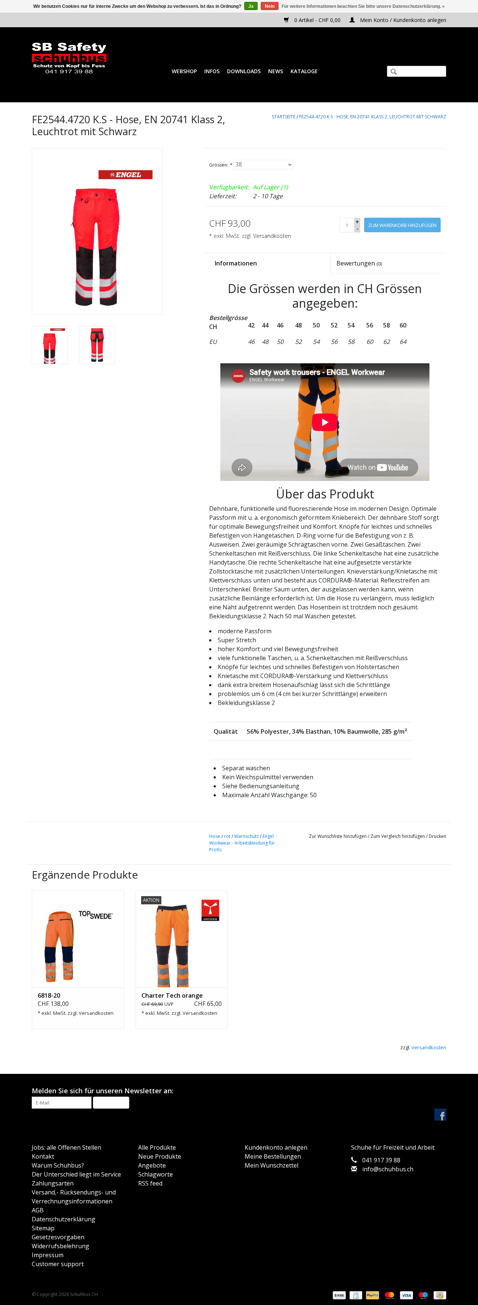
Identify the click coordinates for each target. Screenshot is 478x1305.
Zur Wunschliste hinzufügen (338, 836)
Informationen (236, 263)
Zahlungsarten (53, 1183)
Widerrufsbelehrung (60, 1246)
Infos (212, 71)
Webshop (184, 71)
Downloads (244, 71)
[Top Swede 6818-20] (78, 939)
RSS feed (150, 1183)
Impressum (47, 1255)
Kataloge (304, 71)
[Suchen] (390, 72)
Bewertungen (359, 263)
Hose (214, 836)
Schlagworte (155, 1174)
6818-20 (49, 995)
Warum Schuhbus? (58, 1165)
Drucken (437, 836)
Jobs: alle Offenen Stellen (66, 1147)
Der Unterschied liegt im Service (76, 1174)
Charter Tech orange (172, 995)
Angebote (152, 1165)
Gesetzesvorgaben (58, 1237)
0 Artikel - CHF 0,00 (317, 20)
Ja (251, 6)
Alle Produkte (157, 1147)
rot (227, 836)
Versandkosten (272, 235)
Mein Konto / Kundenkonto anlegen (402, 20)
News (275, 71)
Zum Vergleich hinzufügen (398, 836)
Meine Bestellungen (273, 1156)
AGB (38, 1210)
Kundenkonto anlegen (276, 1147)
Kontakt (43, 1156)
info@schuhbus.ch (387, 1169)
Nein (269, 6)
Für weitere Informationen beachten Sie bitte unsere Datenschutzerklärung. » (363, 6)
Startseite (283, 117)
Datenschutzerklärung (63, 1219)
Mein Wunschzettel (271, 1165)
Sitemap (43, 1228)
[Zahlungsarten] (338, 1295)
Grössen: (220, 165)
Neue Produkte (159, 1156)
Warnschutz (246, 836)
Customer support (58, 1264)
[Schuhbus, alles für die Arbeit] (69, 58)
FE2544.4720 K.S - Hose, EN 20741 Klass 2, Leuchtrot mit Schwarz (372, 117)
